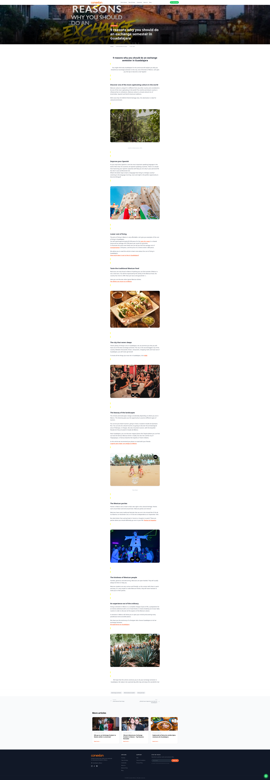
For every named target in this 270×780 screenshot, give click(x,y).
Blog (150, 2)
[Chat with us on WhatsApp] (266, 776)
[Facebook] (97, 766)
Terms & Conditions (140, 760)
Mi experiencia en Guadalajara (119, 624)
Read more (97, 741)
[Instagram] (92, 766)
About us (146, 2)
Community (139, 2)
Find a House (124, 2)
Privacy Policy (139, 762)
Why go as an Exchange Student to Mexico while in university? (105, 736)
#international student (129, 692)
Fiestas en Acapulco (150, 520)
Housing (123, 757)
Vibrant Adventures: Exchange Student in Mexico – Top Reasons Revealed (133, 737)
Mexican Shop (124, 768)
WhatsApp (175, 2)
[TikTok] (94, 766)
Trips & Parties (131, 2)
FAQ (137, 757)
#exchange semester (116, 692)
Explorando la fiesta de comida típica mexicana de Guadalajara (164, 736)
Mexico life (114, 25)
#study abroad (141, 692)
